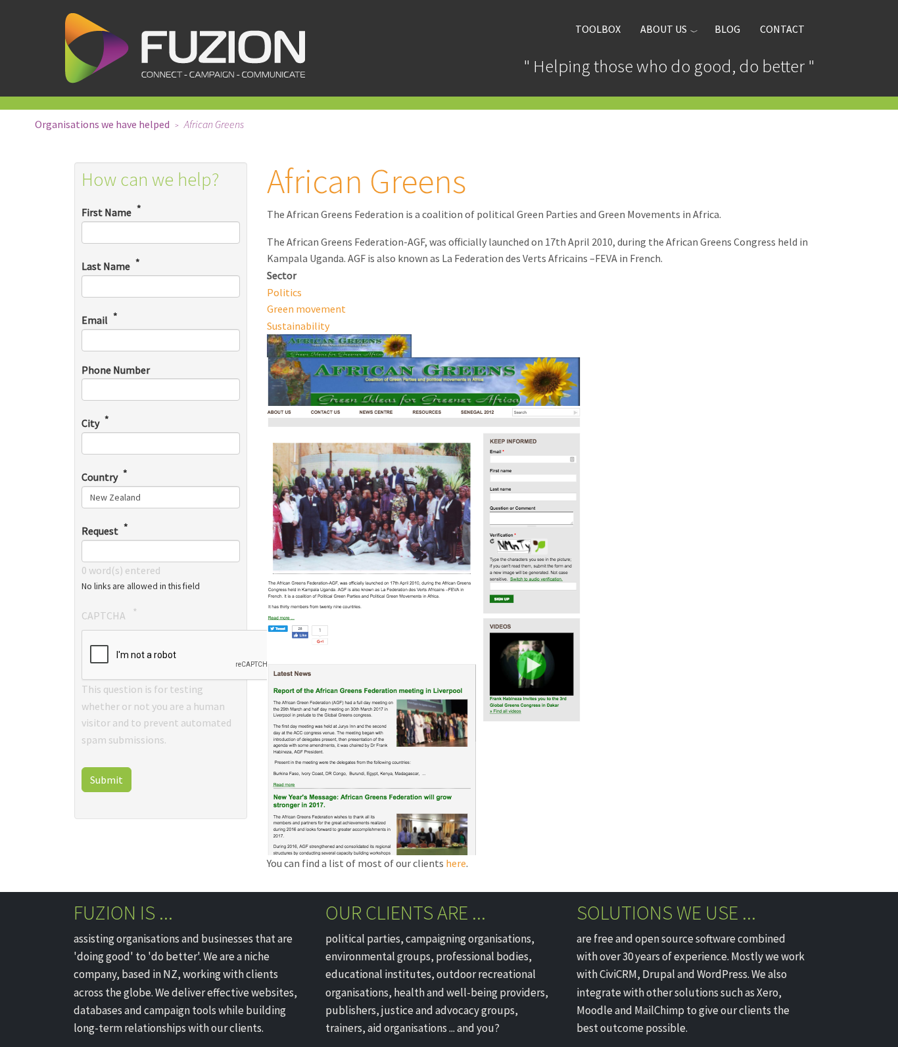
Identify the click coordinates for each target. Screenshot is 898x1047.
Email (95, 319)
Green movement (306, 308)
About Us (663, 28)
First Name (106, 212)
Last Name (106, 266)
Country (100, 476)
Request (100, 530)
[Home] (190, 48)
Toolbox (598, 28)
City (90, 423)
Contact (782, 28)
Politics (284, 292)
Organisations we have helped (102, 124)
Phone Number (116, 369)
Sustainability (298, 325)
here (456, 863)
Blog (727, 28)
